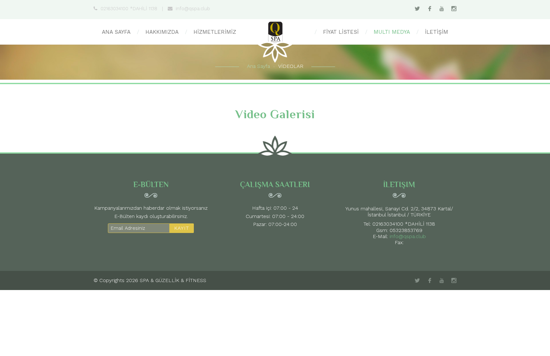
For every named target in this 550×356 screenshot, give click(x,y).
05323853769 (406, 230)
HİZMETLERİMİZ (215, 32)
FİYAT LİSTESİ (341, 32)
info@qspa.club (193, 8)
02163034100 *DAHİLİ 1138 (129, 8)
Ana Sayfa (258, 66)
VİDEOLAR (290, 66)
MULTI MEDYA (392, 32)
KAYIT (181, 228)
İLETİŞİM (436, 32)
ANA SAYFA (116, 32)
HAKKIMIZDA (162, 32)
